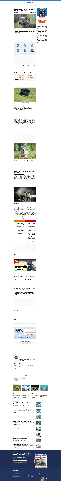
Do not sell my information (45, 472)
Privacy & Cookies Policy (27, 337)
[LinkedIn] (34, 12)
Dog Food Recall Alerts (30, 476)
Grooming (16, 32)
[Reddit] (30, 12)
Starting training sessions (26, 206)
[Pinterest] (16, 2)
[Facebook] (33, 12)
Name (15, 375)
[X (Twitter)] (31, 12)
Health (31, 31)
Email (26, 375)
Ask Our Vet (29, 475)
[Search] (47, 4)
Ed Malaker (20, 356)
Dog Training (29, 472)
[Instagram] (14, 476)
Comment (15, 368)
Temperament (20, 31)
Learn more (38, 6)
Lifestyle (29, 473)
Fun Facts (19, 32)
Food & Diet (26, 31)
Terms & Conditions (22, 337)
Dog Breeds (29, 474)
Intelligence (23, 31)
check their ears (16, 215)
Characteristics (16, 31)
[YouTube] (16, 476)
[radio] (22, 343)
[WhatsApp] (32, 12)
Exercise (29, 31)
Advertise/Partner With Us (38, 472)
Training (34, 31)
